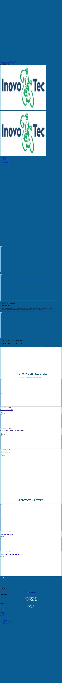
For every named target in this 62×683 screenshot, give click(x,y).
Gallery (4, 157)
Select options (3, 407)
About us (4, 159)
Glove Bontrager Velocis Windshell (11, 554)
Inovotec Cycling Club (7, 621)
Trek (1, 412)
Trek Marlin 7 (4, 452)
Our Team (5, 158)
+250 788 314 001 (32, 591)
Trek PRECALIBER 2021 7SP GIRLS (12, 431)
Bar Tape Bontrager (6, 534)
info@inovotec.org (32, 592)
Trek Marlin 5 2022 (6, 410)
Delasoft (7, 610)
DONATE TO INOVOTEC (5, 162)
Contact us (5, 160)
